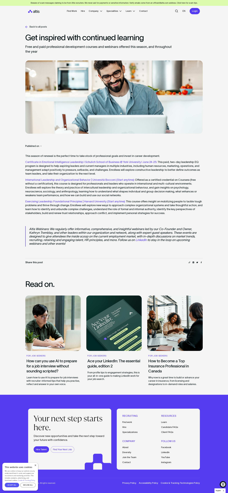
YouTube (165, 457)
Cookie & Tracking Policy (26, 480)
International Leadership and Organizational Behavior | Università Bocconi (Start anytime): (79, 179)
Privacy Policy (129, 483)
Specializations (130, 432)
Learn (164, 422)
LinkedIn (141, 240)
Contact (126, 462)
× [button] (35, 465)
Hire (124, 427)
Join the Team (129, 457)
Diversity (126, 452)
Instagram (166, 462)
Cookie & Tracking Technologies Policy (180, 483)
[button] (95, 11)
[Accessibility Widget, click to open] (223, 484)
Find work (127, 422)
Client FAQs (167, 432)
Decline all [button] (28, 485)
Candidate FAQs (169, 427)
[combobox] (220, 490)
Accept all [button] (11, 485)
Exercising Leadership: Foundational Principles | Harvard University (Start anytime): (75, 201)
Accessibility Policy (148, 483)
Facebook (166, 447)
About (125, 447)
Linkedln (165, 452)
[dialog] (20, 477)
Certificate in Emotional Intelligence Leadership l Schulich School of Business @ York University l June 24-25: (91, 162)
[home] (34, 11)
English (218, 490)
